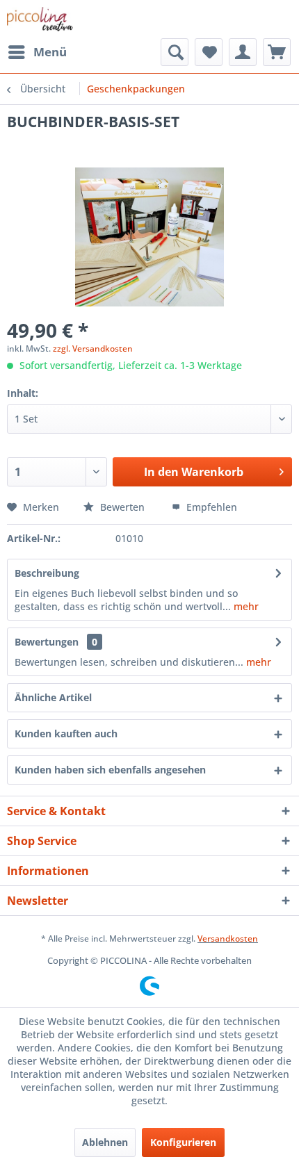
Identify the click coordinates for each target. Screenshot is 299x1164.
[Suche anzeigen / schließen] (174, 52)
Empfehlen (210, 507)
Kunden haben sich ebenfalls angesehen (110, 769)
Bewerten (122, 507)
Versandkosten (227, 938)
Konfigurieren (183, 1142)
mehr (245, 606)
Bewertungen (47, 641)
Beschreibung (47, 573)
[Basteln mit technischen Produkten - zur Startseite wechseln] (40, 19)
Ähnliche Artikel (53, 697)
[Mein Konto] (243, 52)
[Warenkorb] (277, 52)
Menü (50, 52)
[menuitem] (37, 52)
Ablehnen (105, 1142)
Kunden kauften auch (66, 733)
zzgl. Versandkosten (93, 348)
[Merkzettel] (209, 52)
